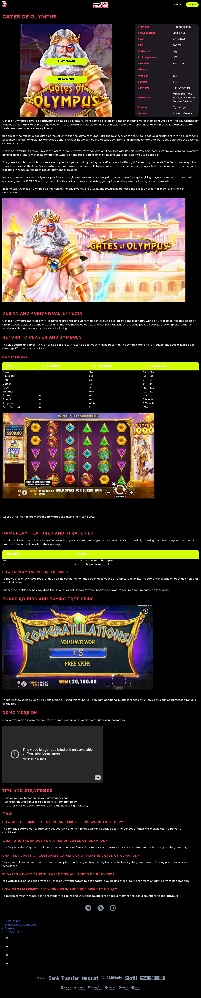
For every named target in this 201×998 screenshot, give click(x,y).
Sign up (177, 5)
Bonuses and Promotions (21, 924)
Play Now (66, 79)
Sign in (192, 5)
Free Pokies (12, 921)
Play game (66, 61)
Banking (10, 928)
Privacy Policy (13, 932)
